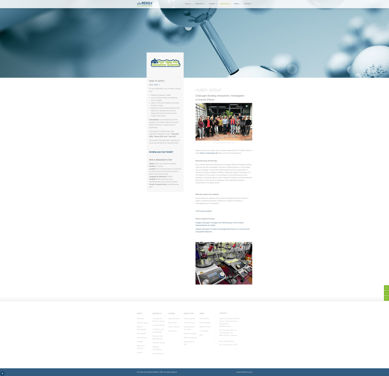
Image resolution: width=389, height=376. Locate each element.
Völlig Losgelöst (189, 319)
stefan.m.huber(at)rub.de (208, 153)
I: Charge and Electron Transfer (159, 320)
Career (212, 4)
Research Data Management (158, 337)
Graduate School (174, 319)
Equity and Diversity (140, 347)
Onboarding (172, 331)
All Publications (158, 354)
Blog (201, 335)
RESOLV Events (205, 327)
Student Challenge (190, 338)
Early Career (172, 323)
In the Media (204, 331)
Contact (247, 4)
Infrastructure (141, 338)
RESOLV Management (141, 328)
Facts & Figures (142, 323)
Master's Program (190, 334)
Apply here (153, 85)
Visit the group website (204, 211)
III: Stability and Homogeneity (158, 330)
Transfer (140, 342)
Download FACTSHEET (161, 152)
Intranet (139, 353)
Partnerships (141, 334)
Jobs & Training (173, 327)
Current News (204, 319)
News (236, 4)
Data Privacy (247, 372)
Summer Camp (189, 323)
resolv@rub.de (229, 341)
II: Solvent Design (159, 325)
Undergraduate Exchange (189, 328)
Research (199, 4)
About (187, 4)
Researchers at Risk (189, 343)
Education (224, 4)
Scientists (140, 319)
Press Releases (205, 323)
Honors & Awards (159, 343)
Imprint (238, 372)
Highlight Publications (157, 348)
